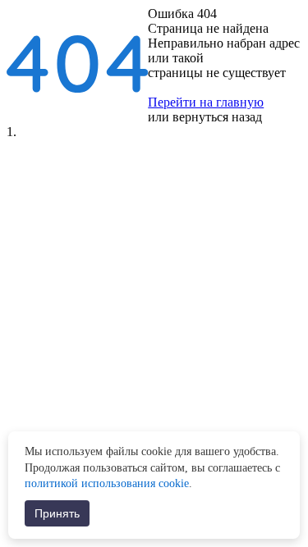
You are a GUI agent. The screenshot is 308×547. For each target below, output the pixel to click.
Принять (57, 513)
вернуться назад (217, 117)
